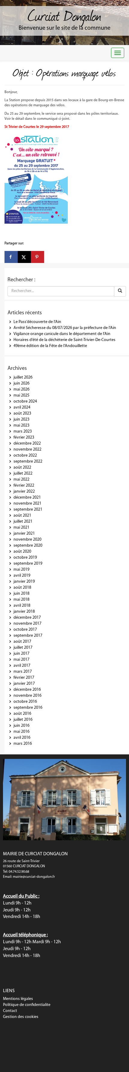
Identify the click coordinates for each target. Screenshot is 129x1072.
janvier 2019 (24, 581)
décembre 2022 (27, 443)
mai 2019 (21, 569)
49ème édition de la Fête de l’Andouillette (50, 346)
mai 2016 (21, 731)
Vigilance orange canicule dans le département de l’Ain (62, 334)
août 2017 (22, 641)
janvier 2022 (24, 491)
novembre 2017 (27, 623)
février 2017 (24, 677)
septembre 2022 (28, 461)
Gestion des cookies (20, 1017)
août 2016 (22, 713)
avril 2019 (22, 575)
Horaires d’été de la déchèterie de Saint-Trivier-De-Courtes (65, 340)
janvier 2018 (24, 611)
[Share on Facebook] (11, 257)
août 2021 (22, 515)
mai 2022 (21, 479)
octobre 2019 (25, 557)
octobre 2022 (25, 455)
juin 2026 (21, 383)
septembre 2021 (28, 509)
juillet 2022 (23, 473)
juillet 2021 (23, 521)
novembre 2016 (27, 695)
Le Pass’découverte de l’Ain (37, 322)
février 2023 (24, 437)
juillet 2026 (23, 377)
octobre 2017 (25, 629)
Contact (10, 1011)
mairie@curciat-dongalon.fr (34, 877)
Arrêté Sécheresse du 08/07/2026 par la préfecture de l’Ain (65, 328)
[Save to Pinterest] (37, 257)
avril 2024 (22, 407)
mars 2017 (23, 671)
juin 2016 (21, 725)
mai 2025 (21, 395)
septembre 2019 (28, 563)
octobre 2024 (25, 401)
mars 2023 (23, 431)
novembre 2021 (27, 503)
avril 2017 (22, 665)
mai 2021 (21, 527)
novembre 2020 (27, 539)
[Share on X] (24, 257)
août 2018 (22, 587)
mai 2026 (21, 389)
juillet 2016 (23, 719)
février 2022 (24, 485)
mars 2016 (23, 743)
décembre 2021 (27, 497)
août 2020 (22, 551)
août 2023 (22, 413)
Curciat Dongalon (64, 15)
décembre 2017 (27, 617)
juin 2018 (21, 593)
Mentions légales (18, 999)
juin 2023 (21, 419)
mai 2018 (21, 599)
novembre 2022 (27, 449)
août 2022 (22, 467)
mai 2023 (21, 425)
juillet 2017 (23, 647)
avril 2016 (22, 737)
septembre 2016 (28, 707)
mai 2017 (21, 659)
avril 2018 (22, 605)
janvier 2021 (24, 533)
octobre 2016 (25, 701)
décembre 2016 (27, 689)
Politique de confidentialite (26, 1005)
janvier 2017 (24, 683)
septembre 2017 (28, 635)
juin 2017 (21, 653)
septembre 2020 (28, 545)
